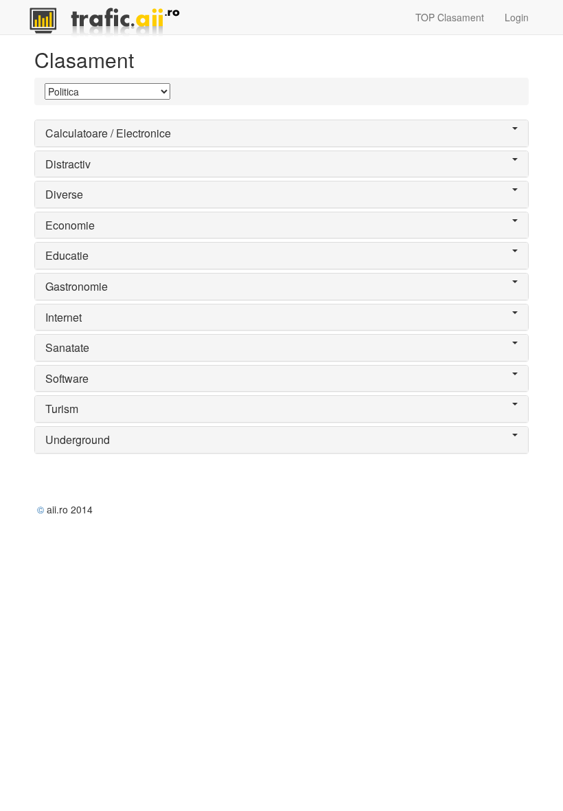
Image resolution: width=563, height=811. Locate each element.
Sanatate (67, 347)
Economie (70, 225)
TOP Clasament (449, 17)
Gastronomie (76, 286)
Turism (61, 408)
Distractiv (68, 164)
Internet (63, 317)
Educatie (67, 255)
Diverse (64, 194)
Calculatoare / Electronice (108, 133)
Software (67, 378)
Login (517, 17)
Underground (77, 439)
